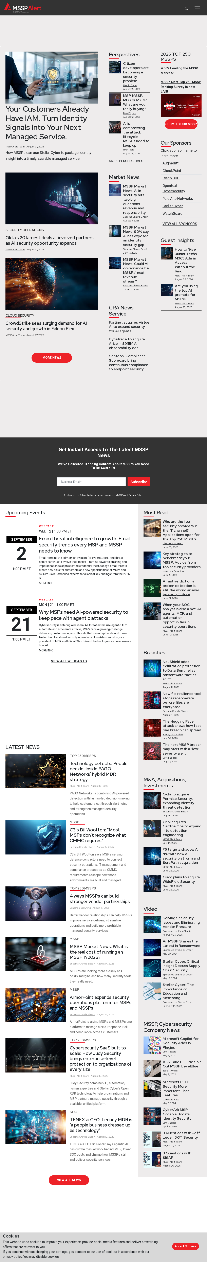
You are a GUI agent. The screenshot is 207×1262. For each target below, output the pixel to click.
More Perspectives (126, 161)
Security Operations (24, 230)
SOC (73, 1112)
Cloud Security (19, 315)
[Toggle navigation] (197, 8)
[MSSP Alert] (23, 8)
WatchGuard (172, 213)
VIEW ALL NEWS (69, 1180)
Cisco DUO (171, 178)
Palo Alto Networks (178, 198)
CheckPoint (172, 170)
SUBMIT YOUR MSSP (181, 124)
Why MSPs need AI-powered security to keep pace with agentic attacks (83, 615)
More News (51, 358)
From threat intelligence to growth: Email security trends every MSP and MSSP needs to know (84, 544)
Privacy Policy (135, 495)
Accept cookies (185, 1246)
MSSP (74, 822)
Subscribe (138, 482)
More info (46, 583)
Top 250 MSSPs (83, 756)
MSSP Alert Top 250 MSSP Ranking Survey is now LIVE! (181, 87)
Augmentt (170, 163)
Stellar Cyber (173, 206)
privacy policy (12, 1257)
